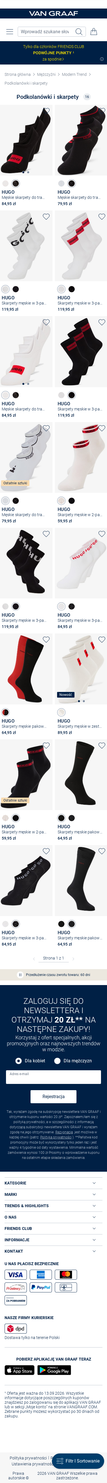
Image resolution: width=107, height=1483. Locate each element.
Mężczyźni (46, 74)
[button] (9, 31)
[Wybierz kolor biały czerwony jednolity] (61, 501)
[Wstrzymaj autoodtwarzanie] (20, 974)
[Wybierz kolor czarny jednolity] (15, 183)
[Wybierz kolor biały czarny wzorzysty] (61, 183)
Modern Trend (74, 74)
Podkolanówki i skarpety (26, 83)
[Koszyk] (93, 31)
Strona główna (18, 74)
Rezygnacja (64, 1132)
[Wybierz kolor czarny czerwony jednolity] (71, 501)
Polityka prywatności (56, 1137)
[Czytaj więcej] (102, 59)
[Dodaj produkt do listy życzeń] (46, 111)
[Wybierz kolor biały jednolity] (5, 183)
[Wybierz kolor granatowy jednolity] (71, 818)
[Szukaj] (79, 32)
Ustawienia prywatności (33, 1464)
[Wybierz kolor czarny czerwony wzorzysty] (71, 183)
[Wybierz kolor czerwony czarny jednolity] (5, 712)
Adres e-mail (19, 1074)
